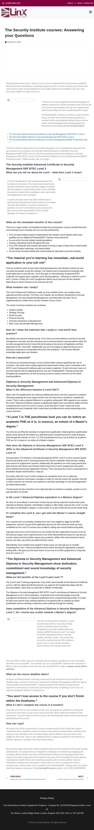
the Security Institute (75, 126)
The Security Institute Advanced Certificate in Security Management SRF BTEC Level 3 (47, 134)
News (79, 3)
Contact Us (88, 3)
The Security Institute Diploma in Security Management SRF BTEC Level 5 (41, 137)
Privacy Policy (47, 798)
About (70, 3)
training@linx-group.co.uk (49, 768)
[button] (90, 12)
